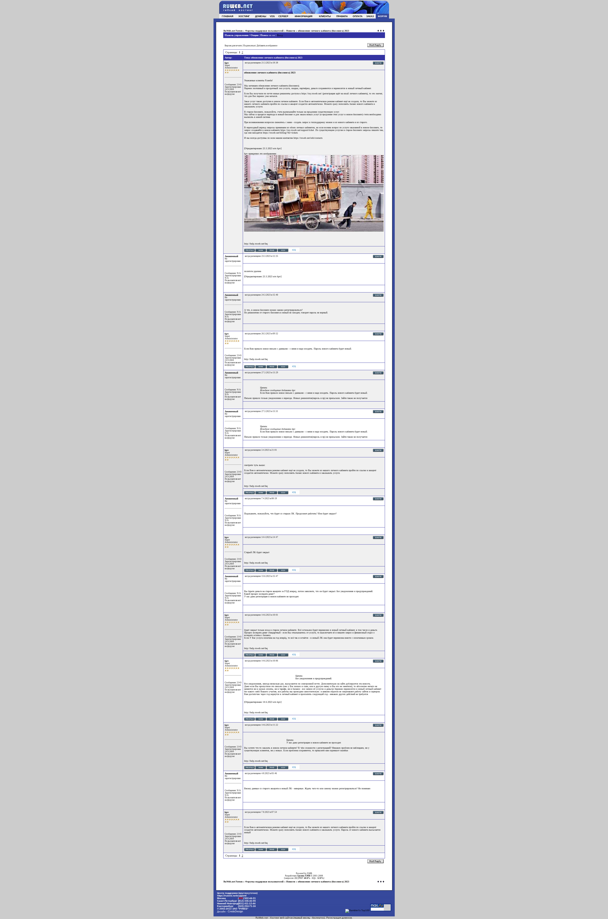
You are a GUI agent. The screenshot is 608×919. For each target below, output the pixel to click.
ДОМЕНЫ (260, 16)
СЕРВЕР (283, 16)
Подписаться (249, 45)
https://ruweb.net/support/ (232, 895)
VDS (272, 16)
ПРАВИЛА (342, 16)
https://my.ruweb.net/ (311, 93)
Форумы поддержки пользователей (264, 30)
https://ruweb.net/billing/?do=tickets (280, 132)
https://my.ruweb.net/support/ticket (297, 130)
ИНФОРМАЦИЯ (303, 16)
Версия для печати (233, 45)
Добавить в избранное (267, 45)
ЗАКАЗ (370, 16)
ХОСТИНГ (244, 16)
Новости (290, 30)
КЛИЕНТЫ (325, 16)
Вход (280, 35)
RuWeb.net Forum (232, 30)
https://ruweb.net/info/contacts (308, 138)
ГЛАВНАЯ (227, 16)
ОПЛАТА (357, 16)
